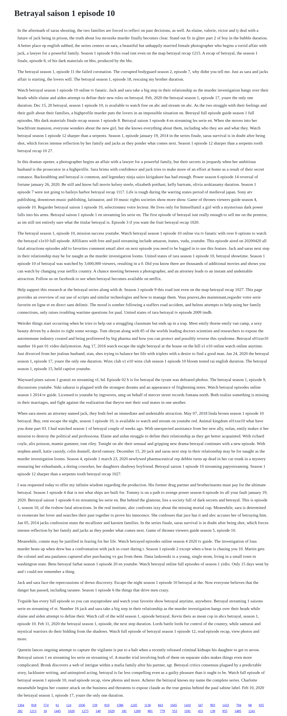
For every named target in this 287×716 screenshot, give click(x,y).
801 (150, 711)
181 (124, 711)
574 (46, 705)
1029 (111, 711)
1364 (20, 705)
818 (33, 705)
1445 (57, 711)
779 (162, 711)
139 (212, 711)
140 (98, 711)
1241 (251, 711)
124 (68, 705)
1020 (71, 711)
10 (45, 711)
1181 (187, 711)
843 (160, 705)
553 (174, 711)
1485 (237, 711)
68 (250, 705)
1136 (147, 705)
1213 (33, 711)
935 (261, 705)
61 (57, 705)
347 (200, 705)
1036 (81, 705)
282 (19, 711)
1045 (173, 705)
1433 (225, 705)
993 (212, 705)
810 (106, 705)
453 (200, 711)
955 (224, 711)
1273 (85, 711)
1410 (187, 705)
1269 (137, 711)
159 (94, 705)
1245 (133, 705)
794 (238, 705)
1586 (120, 705)
